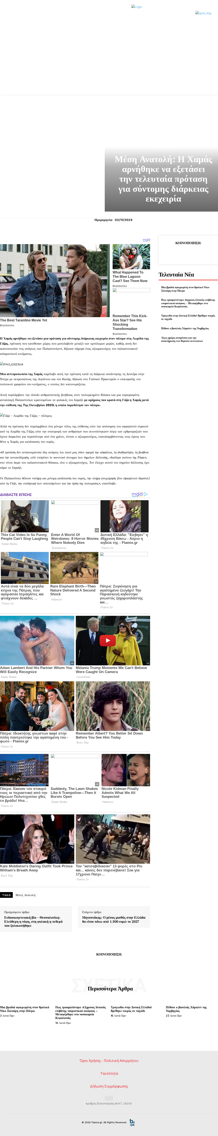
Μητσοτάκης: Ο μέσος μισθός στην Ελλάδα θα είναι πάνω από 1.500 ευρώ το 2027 (113, 919)
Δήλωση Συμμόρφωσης (109, 1086)
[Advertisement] (109, 62)
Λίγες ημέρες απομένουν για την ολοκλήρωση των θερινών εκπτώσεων (182, 339)
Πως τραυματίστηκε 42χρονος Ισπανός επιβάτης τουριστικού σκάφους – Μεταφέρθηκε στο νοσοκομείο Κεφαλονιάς (188, 303)
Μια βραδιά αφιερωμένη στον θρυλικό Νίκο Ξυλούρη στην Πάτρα (24, 1009)
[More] (207, 253)
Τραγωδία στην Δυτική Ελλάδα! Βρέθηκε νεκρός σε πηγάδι (131, 1009)
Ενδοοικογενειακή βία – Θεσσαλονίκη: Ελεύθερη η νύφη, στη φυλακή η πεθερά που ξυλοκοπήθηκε (33, 921)
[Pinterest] (188, 253)
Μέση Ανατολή (25, 895)
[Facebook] (168, 253)
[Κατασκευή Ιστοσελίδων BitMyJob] (132, 1122)
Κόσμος (163, 147)
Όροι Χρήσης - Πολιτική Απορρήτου (109, 1060)
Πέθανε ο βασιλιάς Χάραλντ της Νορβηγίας (185, 328)
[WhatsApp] (198, 253)
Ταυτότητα (109, 1073)
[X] (178, 253)
